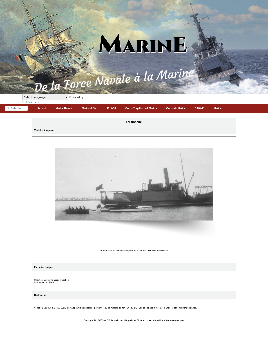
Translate (33, 102)
